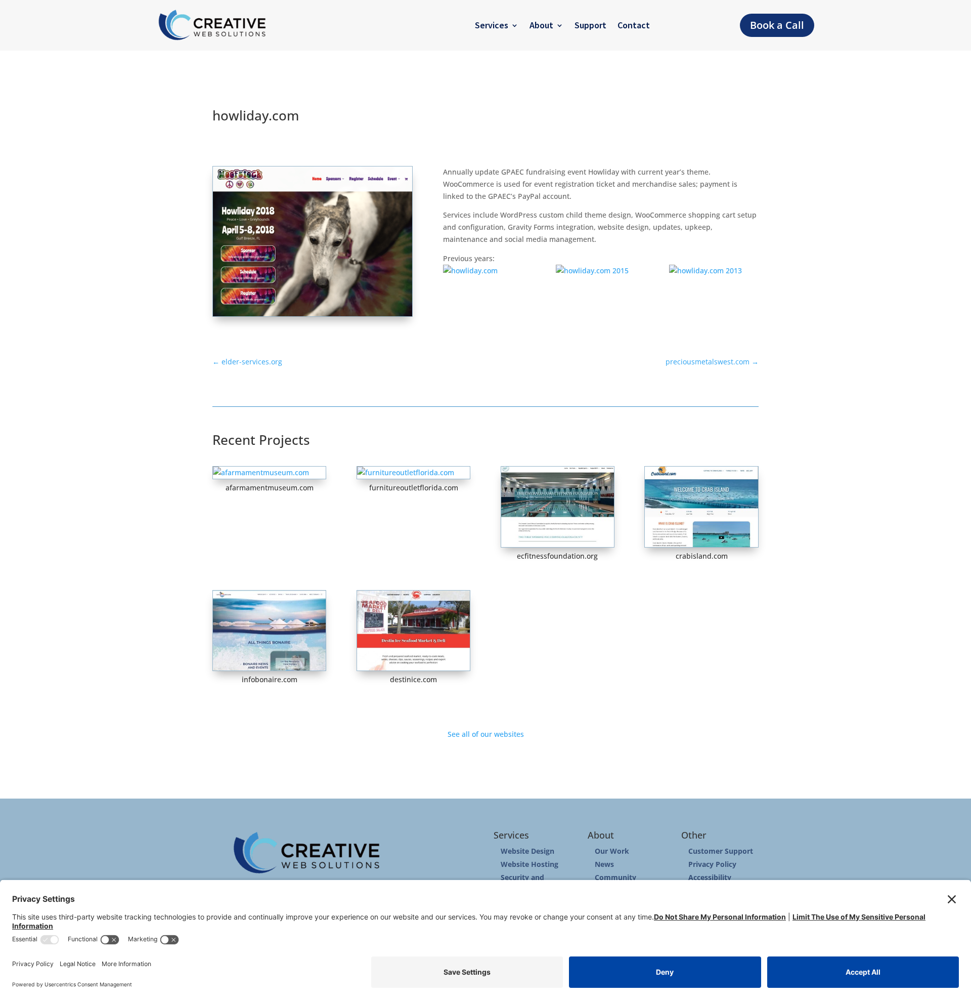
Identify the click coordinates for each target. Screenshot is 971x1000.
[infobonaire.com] (269, 631)
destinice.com (413, 679)
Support (590, 25)
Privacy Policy (712, 864)
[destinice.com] (413, 631)
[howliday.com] (488, 271)
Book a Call (777, 25)
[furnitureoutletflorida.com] (413, 472)
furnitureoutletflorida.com (413, 487)
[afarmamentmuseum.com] (269, 472)
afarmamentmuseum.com (270, 487)
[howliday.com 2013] (714, 271)
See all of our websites (486, 734)
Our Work (612, 851)
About (541, 25)
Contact (633, 25)
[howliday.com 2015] (600, 271)
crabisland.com (702, 556)
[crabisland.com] (701, 507)
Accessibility (709, 877)
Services (491, 25)
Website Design (527, 851)
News (604, 864)
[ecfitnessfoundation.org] (557, 507)
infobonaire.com (269, 679)
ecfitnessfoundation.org (557, 556)
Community (615, 877)
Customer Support (720, 851)
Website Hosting (529, 864)
